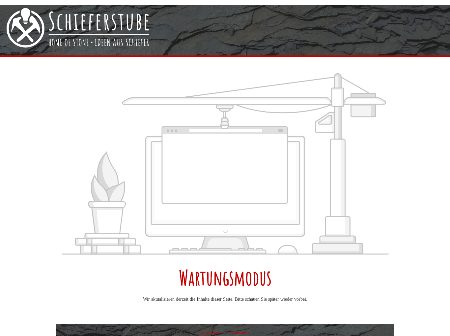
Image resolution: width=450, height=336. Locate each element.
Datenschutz (238, 332)
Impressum (211, 332)
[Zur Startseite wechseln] (78, 28)
